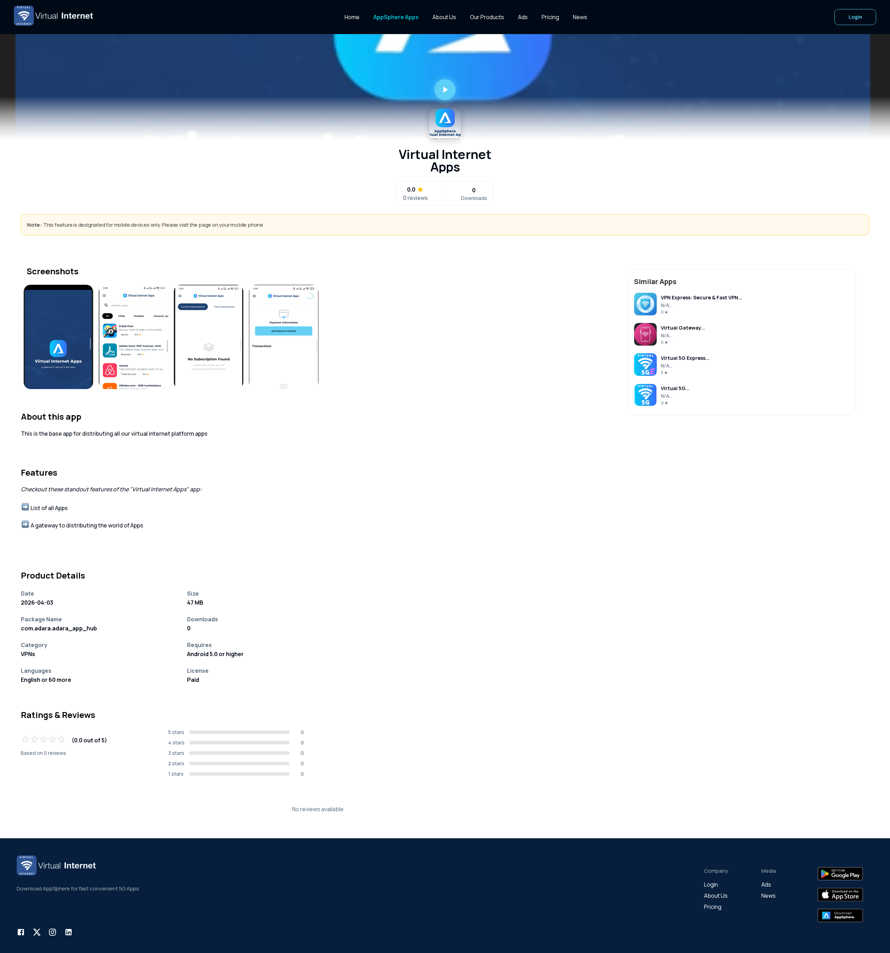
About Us (444, 17)
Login (855, 17)
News (580, 17)
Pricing (550, 17)
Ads (523, 17)
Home (352, 17)
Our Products (487, 17)
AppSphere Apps (396, 17)
